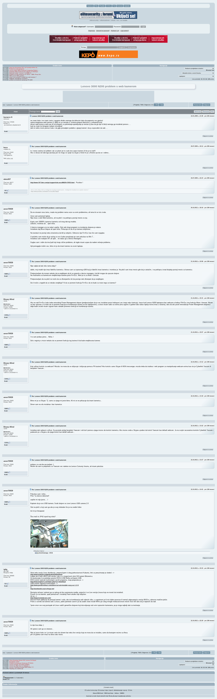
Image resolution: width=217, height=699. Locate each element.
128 (209, 79)
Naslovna (90, 6)
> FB (156, 105)
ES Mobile (123, 20)
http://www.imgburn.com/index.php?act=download (48, 582)
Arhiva (117, 693)
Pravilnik (102, 6)
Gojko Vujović (109, 690)
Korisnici (119, 6)
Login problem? (125, 30)
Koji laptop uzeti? (14, 661)
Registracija (92, 30)
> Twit (161, 105)
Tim (114, 6)
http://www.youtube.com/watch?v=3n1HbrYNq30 (45, 191)
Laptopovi (9, 105)
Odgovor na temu (208, 136)
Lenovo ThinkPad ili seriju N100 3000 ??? (21, 667)
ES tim (130, 690)
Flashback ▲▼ (115, 30)
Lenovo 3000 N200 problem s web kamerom (26, 105)
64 (206, 79)
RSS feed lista (108, 693)
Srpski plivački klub (102, 696)
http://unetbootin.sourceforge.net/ (42, 589)
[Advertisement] (108, 96)
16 (201, 79)
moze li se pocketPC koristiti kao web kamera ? (22, 77)
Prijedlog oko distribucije (16, 668)
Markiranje (198, 111)
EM (121, 693)
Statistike (127, 6)
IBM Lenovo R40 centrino (16, 75)
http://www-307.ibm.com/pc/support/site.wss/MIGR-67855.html (52, 182)
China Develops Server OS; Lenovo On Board (22, 660)
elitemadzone (105, 20)
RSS (118, 20)
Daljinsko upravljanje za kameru (18, 78)
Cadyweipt (19, 677)
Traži (57, 111)
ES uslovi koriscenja (91, 690)
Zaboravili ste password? (102, 30)
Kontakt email (108, 687)
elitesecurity (94, 20)
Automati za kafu (91, 696)
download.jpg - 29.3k (46, 553)
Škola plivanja (113, 696)
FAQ (96, 6)
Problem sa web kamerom (16, 69)
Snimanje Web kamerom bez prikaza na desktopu (23, 71)
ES (123, 693)
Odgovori (206, 105)
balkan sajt (10, 158)
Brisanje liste (210, 70)
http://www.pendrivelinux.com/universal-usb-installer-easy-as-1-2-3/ (54, 585)
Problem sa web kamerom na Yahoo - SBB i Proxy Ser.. (25, 74)
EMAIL (113, 20)
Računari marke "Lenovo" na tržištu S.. (20, 73)
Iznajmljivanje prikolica (124, 696)
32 (204, 79)
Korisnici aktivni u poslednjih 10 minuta (16, 672)
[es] (4, 105)
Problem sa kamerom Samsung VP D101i (21, 663)
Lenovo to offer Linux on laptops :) (19, 666)
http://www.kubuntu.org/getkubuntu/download (46, 574)
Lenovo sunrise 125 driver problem (19, 664)
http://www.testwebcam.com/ (40, 598)
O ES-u (109, 6)
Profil (6, 131)
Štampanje (206, 111)
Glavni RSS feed (98, 693)
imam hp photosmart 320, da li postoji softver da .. (23, 67)
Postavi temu (198, 105)
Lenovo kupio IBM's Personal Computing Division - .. (24, 70)
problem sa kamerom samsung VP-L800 (21, 80)
